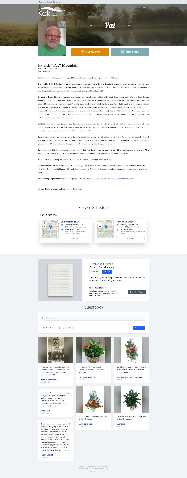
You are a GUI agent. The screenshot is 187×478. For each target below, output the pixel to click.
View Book (94, 272)
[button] (50, 226)
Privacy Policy (87, 468)
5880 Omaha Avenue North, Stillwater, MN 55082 (75, 233)
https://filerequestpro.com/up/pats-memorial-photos (114, 178)
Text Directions (74, 238)
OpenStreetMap (96, 472)
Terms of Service (99, 468)
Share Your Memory (137, 292)
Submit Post (139, 328)
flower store (77, 189)
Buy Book (106, 272)
